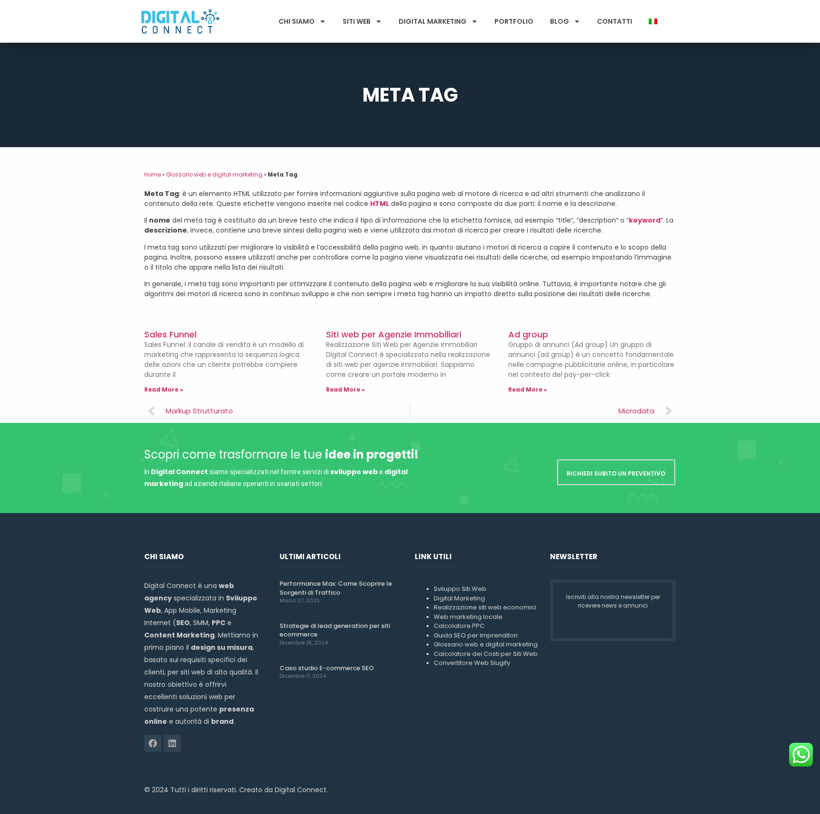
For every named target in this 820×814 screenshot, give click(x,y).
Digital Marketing (432, 21)
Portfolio (513, 21)
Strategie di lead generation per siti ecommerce (335, 630)
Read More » (163, 389)
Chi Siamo (297, 21)
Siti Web (357, 21)
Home (152, 174)
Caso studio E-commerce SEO (327, 668)
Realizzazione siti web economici (485, 607)
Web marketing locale (468, 616)
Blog (559, 21)
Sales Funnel (170, 334)
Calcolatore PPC (459, 625)
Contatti (614, 21)
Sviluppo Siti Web (460, 588)
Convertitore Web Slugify (472, 662)
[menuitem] (653, 21)
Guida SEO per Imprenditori (476, 635)
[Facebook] (152, 743)
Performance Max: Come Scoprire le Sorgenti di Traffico (336, 588)
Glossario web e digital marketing (214, 174)
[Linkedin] (172, 743)
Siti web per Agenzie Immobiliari (393, 334)
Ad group (528, 334)
